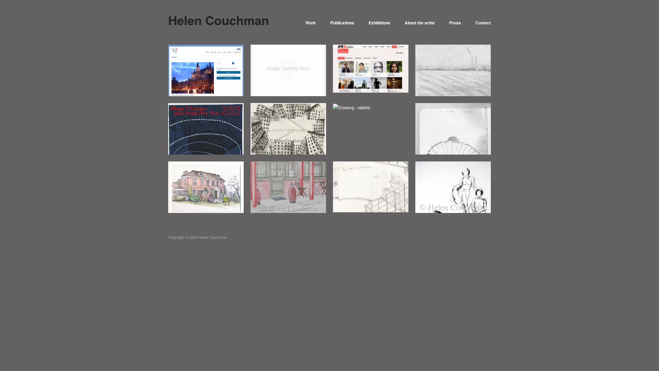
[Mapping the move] (370, 186)
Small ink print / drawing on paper (289, 145)
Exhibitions (379, 23)
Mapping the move (385, 206)
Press (455, 23)
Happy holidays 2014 (218, 148)
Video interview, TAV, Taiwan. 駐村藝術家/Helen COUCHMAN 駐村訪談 (292, 84)
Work (310, 23)
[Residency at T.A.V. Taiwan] (370, 68)
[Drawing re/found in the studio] (453, 71)
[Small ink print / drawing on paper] (288, 130)
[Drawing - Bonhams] (206, 187)
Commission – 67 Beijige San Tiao (292, 203)
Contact (483, 23)
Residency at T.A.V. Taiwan (376, 89)
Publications (342, 23)
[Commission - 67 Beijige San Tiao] (288, 186)
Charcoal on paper (468, 206)
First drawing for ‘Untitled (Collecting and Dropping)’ (452, 145)
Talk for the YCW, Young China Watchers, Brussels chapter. (206, 84)
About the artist (420, 23)
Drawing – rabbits (387, 148)
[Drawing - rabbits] (351, 107)
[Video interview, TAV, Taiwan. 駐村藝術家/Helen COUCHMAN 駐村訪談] (288, 69)
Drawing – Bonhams (219, 206)
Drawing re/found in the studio (456, 89)
